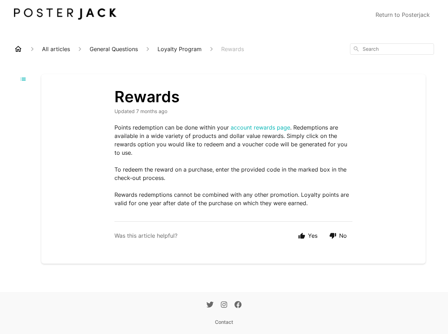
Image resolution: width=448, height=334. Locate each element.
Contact (224, 322)
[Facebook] (238, 305)
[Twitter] (210, 305)
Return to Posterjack (403, 14)
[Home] (18, 49)
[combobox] (392, 49)
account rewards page (260, 127)
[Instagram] (224, 305)
